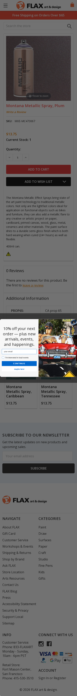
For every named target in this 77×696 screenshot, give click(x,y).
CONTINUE (19, 363)
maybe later (19, 369)
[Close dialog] (74, 322)
